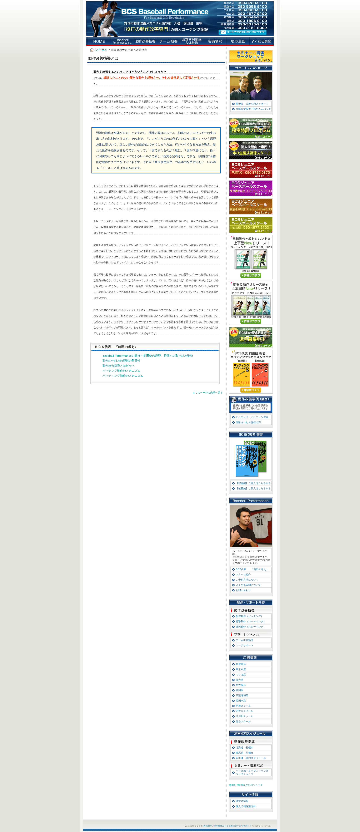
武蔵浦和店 (242, 695)
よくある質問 (261, 41)
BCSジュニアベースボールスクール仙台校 (251, 225)
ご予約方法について (247, 579)
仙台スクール (243, 721)
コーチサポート (244, 645)
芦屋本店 (241, 664)
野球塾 (99, 41)
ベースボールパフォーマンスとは (122, 41)
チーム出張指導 (244, 640)
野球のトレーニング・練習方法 (145, 41)
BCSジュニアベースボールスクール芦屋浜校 (251, 170)
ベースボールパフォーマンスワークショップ (252, 772)
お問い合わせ (243, 590)
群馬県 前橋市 (244, 752)
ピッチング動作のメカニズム (121, 370)
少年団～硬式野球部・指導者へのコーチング (168, 41)
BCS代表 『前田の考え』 (252, 569)
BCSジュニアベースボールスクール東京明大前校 (251, 188)
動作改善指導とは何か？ (118, 365)
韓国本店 (241, 700)
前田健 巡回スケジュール (251, 758)
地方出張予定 (238, 41)
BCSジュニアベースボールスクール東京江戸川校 (251, 206)
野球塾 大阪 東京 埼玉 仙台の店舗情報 (214, 41)
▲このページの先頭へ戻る (208, 392)
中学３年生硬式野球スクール (251, 150)
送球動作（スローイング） (251, 626)
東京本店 (241, 669)
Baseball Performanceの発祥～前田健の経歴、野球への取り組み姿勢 (147, 355)
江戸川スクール (244, 716)
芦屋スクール (243, 705)
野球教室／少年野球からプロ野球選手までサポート (227, 826)
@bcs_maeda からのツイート (246, 784)
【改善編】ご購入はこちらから (253, 488)
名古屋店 (241, 685)
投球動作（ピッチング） (249, 616)
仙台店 (239, 679)
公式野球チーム (251, 337)
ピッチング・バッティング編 (252, 417)
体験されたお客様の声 (248, 422)
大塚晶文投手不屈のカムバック (253, 109)
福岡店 (239, 690)
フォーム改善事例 (191, 41)
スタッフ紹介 (243, 574)
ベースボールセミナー (251, 56)
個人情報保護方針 (246, 806)
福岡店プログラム (251, 128)
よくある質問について (248, 585)
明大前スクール (244, 711)
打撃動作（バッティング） (251, 621)
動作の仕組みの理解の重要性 (121, 360)
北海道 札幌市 (244, 747)
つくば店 (241, 674)
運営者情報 (242, 801)
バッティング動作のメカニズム (122, 375)
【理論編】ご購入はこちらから (253, 483)
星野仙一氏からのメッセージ (252, 103)
